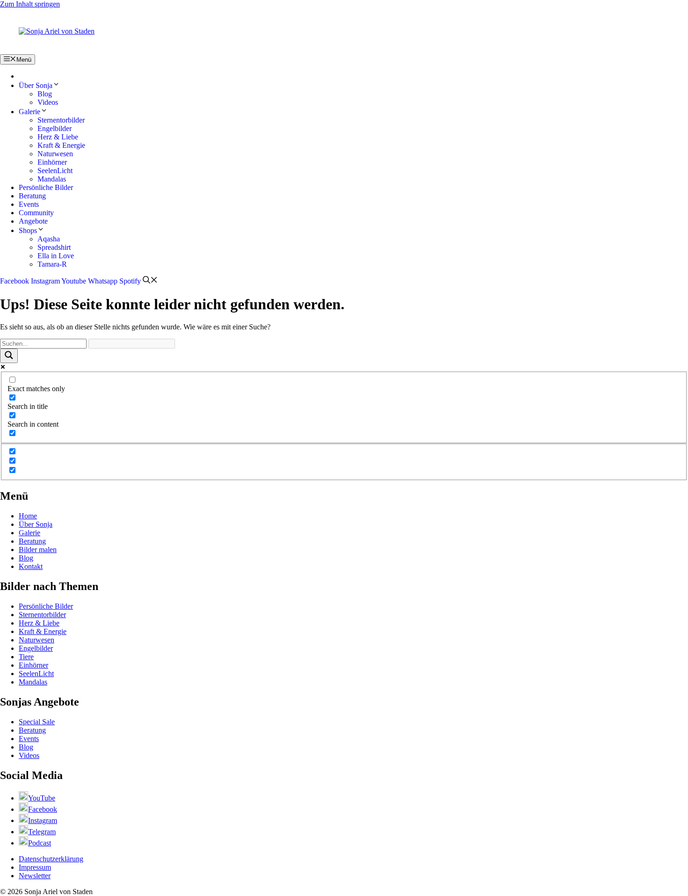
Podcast (39, 843)
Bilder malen (38, 550)
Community (36, 213)
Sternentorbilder (61, 120)
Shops (28, 230)
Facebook (14, 281)
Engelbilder (54, 128)
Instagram (45, 281)
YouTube (41, 798)
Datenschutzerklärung (51, 859)
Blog (44, 94)
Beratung (32, 196)
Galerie (29, 112)
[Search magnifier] (9, 356)
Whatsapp (102, 281)
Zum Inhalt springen (30, 4)
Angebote (33, 221)
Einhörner (52, 162)
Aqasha (48, 239)
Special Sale (37, 722)
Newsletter (35, 876)
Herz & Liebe (57, 137)
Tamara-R (52, 264)
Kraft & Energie (61, 145)
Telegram (42, 832)
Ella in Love (55, 256)
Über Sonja (35, 85)
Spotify (130, 281)
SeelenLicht (55, 171)
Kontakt (31, 566)
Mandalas (51, 179)
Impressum (35, 867)
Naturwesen (55, 154)
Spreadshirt (54, 247)
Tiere (26, 657)
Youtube (73, 281)
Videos (47, 102)
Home (28, 516)
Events (29, 204)
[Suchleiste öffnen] (150, 281)
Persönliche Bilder (46, 187)
